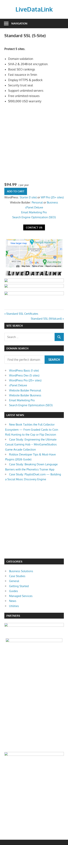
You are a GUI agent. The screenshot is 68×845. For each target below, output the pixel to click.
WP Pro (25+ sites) (52, 197)
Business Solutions (21, 571)
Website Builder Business (25, 395)
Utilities (14, 606)
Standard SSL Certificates (22, 313)
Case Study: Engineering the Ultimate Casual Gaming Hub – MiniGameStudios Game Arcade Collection (31, 444)
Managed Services (20, 596)
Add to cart (15, 191)
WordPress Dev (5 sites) (24, 375)
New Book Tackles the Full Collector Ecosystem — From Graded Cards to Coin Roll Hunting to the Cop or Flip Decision (31, 429)
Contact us (34, 227)
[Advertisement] (34, 142)
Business (52, 202)
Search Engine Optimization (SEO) (34, 217)
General (14, 581)
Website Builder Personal (25, 390)
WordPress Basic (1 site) (24, 370)
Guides (13, 591)
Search (54, 359)
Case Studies (17, 576)
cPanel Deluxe (34, 207)
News (12, 601)
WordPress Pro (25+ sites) (25, 380)
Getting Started (19, 586)
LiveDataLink (34, 9)
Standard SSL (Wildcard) (46, 318)
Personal (37, 202)
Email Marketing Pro (34, 212)
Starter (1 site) (28, 197)
